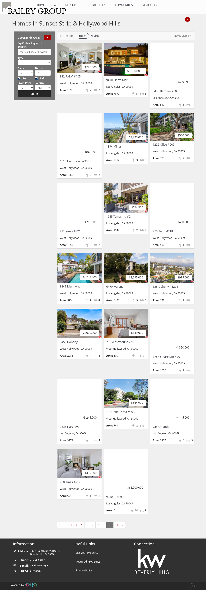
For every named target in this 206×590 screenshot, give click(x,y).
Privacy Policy (84, 570)
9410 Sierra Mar (116, 80)
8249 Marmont (70, 286)
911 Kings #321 (70, 231)
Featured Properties (88, 561)
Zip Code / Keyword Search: (30, 45)
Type (21, 58)
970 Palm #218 (163, 231)
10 (109, 525)
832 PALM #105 (70, 76)
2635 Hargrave (69, 427)
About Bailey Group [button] (67, 5)
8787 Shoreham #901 (167, 357)
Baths (39, 68)
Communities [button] (124, 5)
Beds (21, 68)
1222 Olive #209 (163, 144)
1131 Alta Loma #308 (120, 412)
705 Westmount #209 (120, 342)
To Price (40, 83)
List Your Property (87, 552)
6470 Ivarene (114, 286)
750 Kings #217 (70, 482)
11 (116, 525)
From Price (24, 83)
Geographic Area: (29, 37)
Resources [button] (149, 5)
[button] (183, 36)
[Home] (18, 8)
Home (41, 5)
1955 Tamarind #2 (118, 216)
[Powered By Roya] (31, 585)
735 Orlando (161, 427)
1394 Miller (113, 146)
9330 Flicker (114, 497)
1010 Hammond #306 (74, 161)
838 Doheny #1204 (165, 286)
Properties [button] (98, 5)
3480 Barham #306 (165, 91)
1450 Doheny (69, 342)
